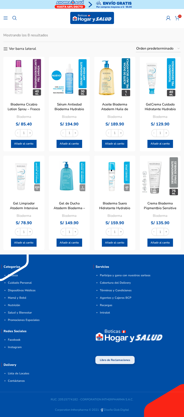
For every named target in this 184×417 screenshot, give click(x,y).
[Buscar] (14, 17)
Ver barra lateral (22, 49)
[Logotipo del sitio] (92, 17)
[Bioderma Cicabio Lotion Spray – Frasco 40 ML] (23, 77)
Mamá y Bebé (17, 298)
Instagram (15, 347)
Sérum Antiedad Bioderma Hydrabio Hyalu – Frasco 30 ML (69, 109)
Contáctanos (16, 381)
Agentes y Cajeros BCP (115, 298)
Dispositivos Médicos (21, 290)
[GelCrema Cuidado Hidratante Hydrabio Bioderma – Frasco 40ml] (160, 77)
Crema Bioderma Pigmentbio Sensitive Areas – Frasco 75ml (160, 208)
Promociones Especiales (23, 320)
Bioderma (24, 116)
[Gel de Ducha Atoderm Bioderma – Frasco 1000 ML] (69, 176)
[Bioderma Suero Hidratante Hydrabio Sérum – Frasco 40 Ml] (114, 176)
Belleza (13, 275)
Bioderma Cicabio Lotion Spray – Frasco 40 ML (24, 109)
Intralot (105, 313)
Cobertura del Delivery (115, 283)
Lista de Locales (18, 373)
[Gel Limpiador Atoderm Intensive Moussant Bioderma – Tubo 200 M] (23, 176)
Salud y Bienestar (20, 313)
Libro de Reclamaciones (115, 360)
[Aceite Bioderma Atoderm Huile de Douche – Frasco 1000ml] (114, 77)
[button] (24, 144)
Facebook (14, 340)
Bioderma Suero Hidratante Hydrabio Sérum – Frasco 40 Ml (114, 208)
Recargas (106, 305)
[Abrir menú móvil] (5, 17)
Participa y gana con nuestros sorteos (125, 275)
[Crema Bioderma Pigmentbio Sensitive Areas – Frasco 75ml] (160, 176)
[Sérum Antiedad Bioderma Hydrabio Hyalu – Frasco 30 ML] (69, 77)
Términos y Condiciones (115, 290)
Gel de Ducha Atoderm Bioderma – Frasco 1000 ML (69, 208)
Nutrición (14, 305)
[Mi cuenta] (168, 17)
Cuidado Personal (20, 283)
